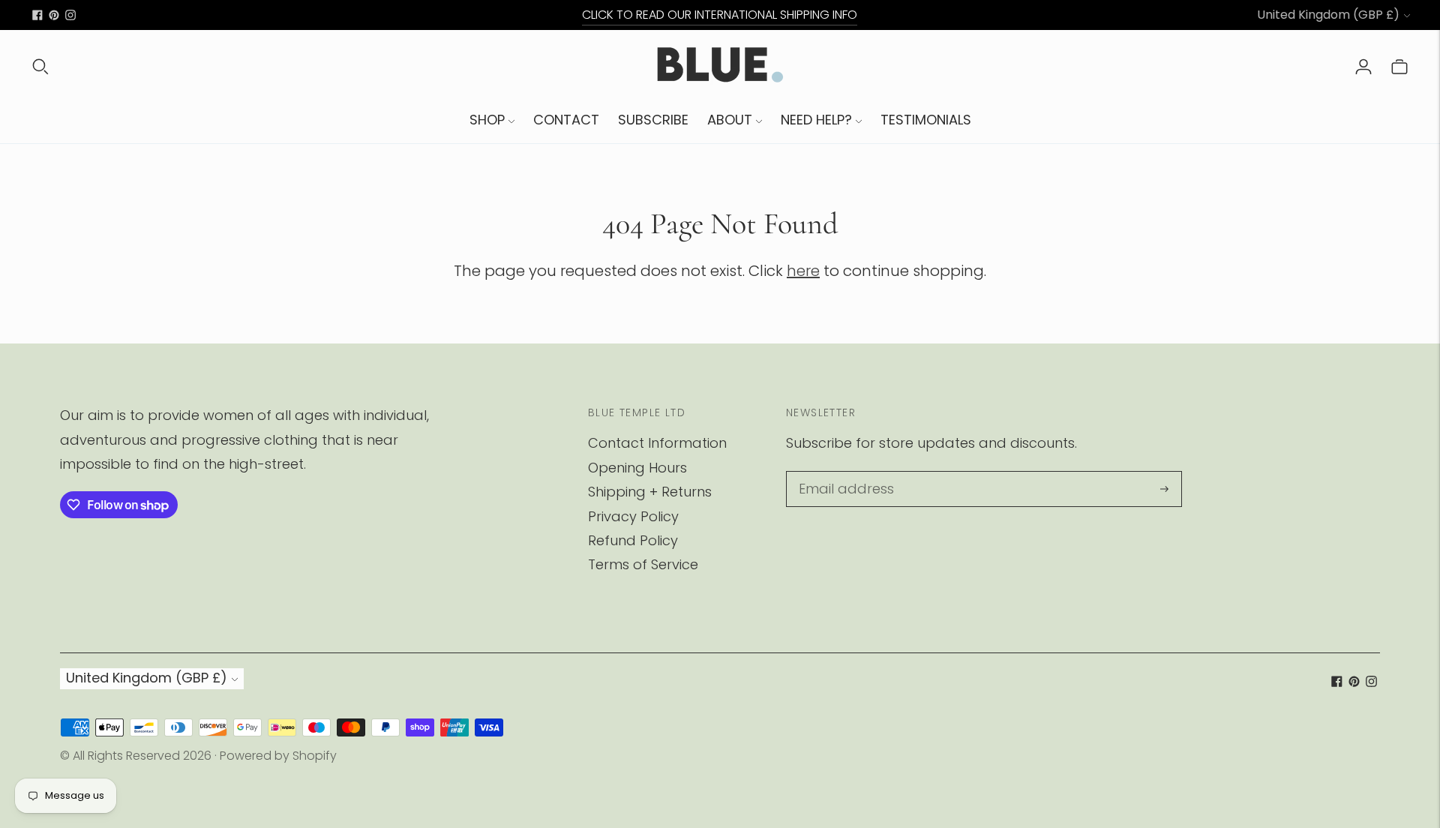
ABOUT (729, 119)
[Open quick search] (40, 66)
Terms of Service (643, 564)
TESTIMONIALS (925, 119)
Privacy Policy (633, 516)
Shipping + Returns (650, 491)
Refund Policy (633, 540)
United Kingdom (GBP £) (1328, 14)
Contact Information (657, 443)
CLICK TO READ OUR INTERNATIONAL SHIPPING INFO (719, 14)
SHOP (487, 119)
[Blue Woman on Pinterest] (54, 15)
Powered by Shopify (278, 755)
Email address (841, 473)
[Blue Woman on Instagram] (70, 15)
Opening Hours (637, 467)
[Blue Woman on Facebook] (37, 15)
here (803, 270)
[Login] (1363, 66)
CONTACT (566, 119)
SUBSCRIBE (653, 119)
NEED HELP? (816, 119)
